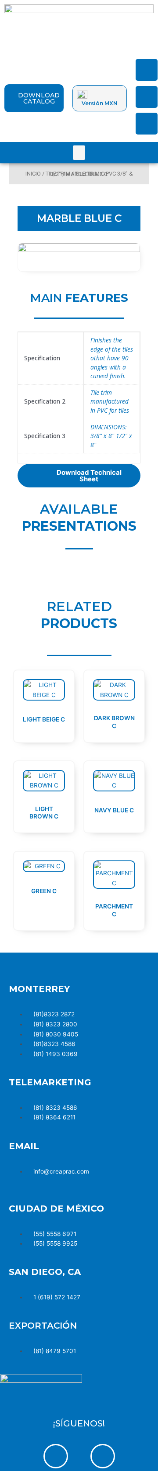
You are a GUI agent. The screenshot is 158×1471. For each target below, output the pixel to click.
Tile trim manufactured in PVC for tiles (109, 401)
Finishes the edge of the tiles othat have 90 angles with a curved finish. (111, 358)
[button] (79, 152)
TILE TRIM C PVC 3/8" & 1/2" (91, 173)
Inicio (33, 173)
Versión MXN (100, 103)
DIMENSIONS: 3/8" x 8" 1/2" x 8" (111, 436)
